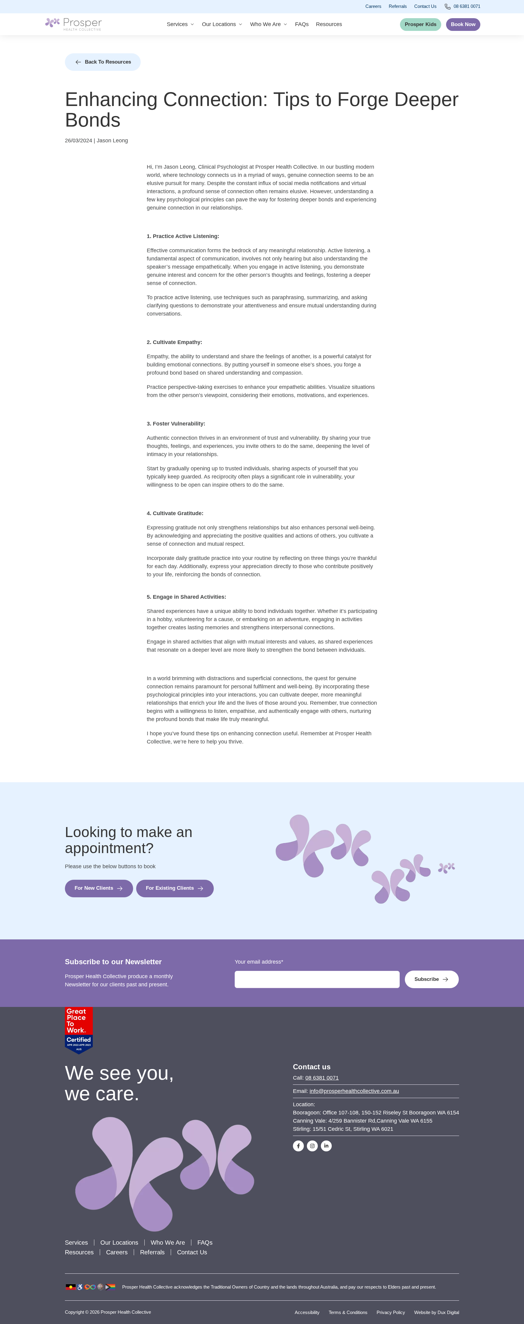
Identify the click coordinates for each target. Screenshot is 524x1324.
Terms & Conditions (348, 1312)
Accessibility (307, 1312)
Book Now (463, 24)
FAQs (302, 24)
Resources (329, 24)
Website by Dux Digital (436, 1312)
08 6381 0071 (467, 6)
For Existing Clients (170, 888)
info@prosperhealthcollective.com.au (354, 1091)
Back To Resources (108, 62)
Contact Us (425, 6)
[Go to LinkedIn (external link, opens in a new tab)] (326, 1145)
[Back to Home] (73, 24)
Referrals (398, 6)
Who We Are (265, 24)
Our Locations (219, 24)
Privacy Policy (391, 1312)
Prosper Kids (420, 24)
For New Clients (94, 888)
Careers (373, 6)
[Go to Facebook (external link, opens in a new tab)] (298, 1145)
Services (177, 24)
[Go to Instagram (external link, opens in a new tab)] (312, 1145)
